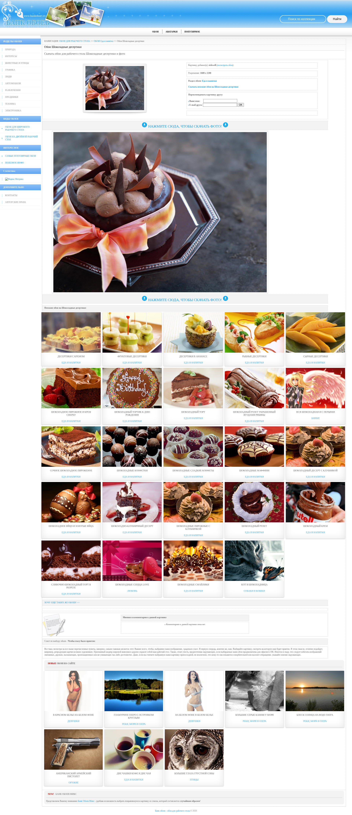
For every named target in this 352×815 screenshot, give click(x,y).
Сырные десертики (315, 356)
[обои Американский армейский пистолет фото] (73, 749)
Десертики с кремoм (71, 356)
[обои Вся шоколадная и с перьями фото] (315, 388)
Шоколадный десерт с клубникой (315, 470)
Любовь (132, 591)
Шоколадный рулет (254, 526)
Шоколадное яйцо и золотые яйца (71, 526)
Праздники (11, 97)
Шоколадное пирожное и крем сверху (71, 413)
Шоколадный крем (315, 526)
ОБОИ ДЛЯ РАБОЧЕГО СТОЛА (74, 41)
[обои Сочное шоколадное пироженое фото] (71, 446)
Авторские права (15, 202)
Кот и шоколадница (254, 584)
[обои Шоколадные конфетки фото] (132, 446)
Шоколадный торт (193, 412)
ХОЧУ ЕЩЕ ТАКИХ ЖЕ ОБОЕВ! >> (62, 602)
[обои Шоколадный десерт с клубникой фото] (315, 446)
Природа (10, 49)
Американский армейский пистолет (73, 775)
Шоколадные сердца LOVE (132, 584)
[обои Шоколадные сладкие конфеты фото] (193, 446)
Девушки (73, 721)
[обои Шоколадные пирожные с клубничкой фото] (193, 502)
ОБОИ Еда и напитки (103, 41)
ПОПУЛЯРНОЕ (192, 31)
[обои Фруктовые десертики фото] (132, 332)
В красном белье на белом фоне (73, 715)
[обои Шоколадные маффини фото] (254, 446)
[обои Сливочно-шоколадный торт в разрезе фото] (71, 561)
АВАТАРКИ (171, 31)
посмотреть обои (225, 65)
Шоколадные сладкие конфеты (193, 470)
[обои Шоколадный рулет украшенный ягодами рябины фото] (254, 388)
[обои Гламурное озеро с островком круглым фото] (133, 691)
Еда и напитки (209, 81)
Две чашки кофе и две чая (134, 773)
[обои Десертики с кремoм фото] (71, 332)
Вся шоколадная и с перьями (315, 412)
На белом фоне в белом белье (194, 715)
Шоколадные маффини (254, 470)
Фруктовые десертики (132, 356)
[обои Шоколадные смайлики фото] (193, 561)
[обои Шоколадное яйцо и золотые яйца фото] (71, 502)
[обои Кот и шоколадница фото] (254, 561)
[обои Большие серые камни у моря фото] (254, 691)
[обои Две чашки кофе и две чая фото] (133, 749)
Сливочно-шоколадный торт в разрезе (71, 586)
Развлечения (13, 90)
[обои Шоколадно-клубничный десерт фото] (132, 502)
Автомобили (13, 83)
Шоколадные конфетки (132, 470)
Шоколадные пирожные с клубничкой (193, 527)
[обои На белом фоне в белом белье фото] (194, 691)
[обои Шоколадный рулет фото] (254, 502)
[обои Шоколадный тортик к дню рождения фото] (132, 388)
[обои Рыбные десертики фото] (254, 332)
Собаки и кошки (254, 591)
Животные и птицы (17, 63)
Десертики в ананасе (193, 356)
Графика (10, 70)
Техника (10, 104)
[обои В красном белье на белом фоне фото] (73, 691)
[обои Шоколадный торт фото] (193, 388)
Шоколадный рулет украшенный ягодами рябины (254, 413)
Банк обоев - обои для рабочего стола (172, 810)
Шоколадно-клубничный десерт (132, 526)
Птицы (194, 779)
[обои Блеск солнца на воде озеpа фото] (315, 691)
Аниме (315, 418)
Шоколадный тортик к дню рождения (132, 413)
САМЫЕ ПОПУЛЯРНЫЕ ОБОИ (20, 156)
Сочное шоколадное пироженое (71, 470)
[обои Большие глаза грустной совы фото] (194, 749)
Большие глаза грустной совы (194, 773)
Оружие (73, 782)
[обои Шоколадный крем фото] (315, 502)
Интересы (11, 56)
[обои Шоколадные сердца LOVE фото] (132, 561)
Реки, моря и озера (134, 724)
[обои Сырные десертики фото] (315, 332)
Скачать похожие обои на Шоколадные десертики (213, 86)
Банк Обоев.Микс (86, 801)
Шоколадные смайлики (193, 584)
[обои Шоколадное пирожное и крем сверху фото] (71, 388)
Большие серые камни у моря (254, 715)
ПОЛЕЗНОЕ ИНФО (14, 162)
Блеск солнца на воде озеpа (315, 715)
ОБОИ (155, 31)
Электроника (13, 110)
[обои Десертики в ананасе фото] (193, 332)
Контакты (11, 195)
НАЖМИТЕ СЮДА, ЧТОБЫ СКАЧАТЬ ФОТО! (185, 126)
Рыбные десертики (254, 356)
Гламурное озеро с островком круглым (134, 716)
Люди (8, 76)
